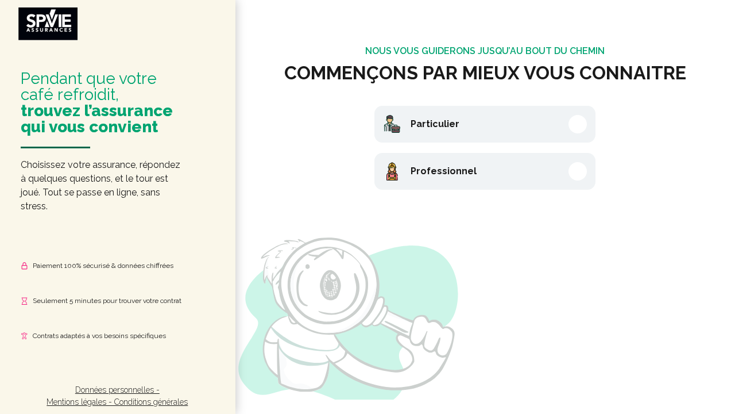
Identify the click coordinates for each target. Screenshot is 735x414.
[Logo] (47, 25)
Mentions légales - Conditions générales (117, 402)
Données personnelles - (117, 389)
